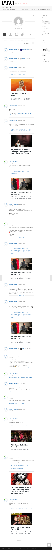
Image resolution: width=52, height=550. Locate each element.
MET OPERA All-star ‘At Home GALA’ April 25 (21, 508)
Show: (19, 43)
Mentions (11, 40)
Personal (6, 40)
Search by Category (45, 48)
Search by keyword (45, 44)
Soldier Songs (46, 17)
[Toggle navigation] (48, 3)
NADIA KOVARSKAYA (13, 49)
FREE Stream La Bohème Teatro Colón (20, 426)
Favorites (17, 40)
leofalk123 (24, 58)
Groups (22, 34)
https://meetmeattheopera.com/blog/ (16, 403)
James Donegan (25, 49)
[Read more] (21, 217)
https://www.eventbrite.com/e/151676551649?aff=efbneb (20, 367)
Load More (19, 540)
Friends (16, 34)
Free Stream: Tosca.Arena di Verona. (45, 30)
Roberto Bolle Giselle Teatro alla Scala (45, 35)
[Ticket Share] (45, 50)
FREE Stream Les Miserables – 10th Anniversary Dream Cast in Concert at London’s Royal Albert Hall (20, 467)
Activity (4, 36)
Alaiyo (23, 348)
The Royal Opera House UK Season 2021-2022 (46, 25)
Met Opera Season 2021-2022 (18, 74)
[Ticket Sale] (45, 49)
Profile (10, 36)
